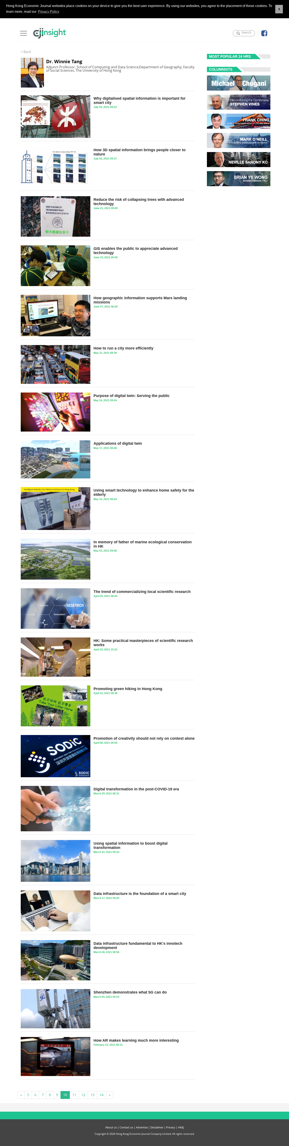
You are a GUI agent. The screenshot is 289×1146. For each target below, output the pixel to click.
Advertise (142, 1127)
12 (83, 1095)
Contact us (126, 1127)
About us (111, 1127)
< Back (26, 51)
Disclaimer (156, 1127)
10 (65, 1095)
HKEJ (181, 1127)
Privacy (170, 1127)
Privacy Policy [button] (48, 11)
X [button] (279, 9)
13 (92, 1095)
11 (74, 1095)
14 (101, 1095)
